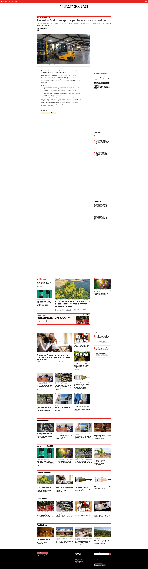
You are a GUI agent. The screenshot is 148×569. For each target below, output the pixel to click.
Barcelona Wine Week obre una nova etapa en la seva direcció (63, 409)
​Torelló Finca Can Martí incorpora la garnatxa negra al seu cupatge (83, 489)
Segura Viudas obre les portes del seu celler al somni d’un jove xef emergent (43, 541)
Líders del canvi (43, 420)
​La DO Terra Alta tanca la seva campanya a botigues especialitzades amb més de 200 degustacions (102, 516)
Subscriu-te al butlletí (78, 562)
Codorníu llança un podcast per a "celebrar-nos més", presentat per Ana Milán (102, 78)
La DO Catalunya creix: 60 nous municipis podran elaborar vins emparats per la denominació (102, 147)
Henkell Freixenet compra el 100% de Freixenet (64, 541)
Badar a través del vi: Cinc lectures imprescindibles (81, 345)
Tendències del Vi (44, 472)
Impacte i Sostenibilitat (46, 446)
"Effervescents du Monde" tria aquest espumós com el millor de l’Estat (102, 87)
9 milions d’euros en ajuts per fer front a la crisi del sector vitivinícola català (102, 437)
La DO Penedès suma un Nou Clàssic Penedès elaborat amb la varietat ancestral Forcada (102, 135)
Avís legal (76, 563)
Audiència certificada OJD (79, 559)
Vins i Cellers (42, 525)
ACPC (101, 561)
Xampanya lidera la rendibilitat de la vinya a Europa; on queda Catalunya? (101, 462)
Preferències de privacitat (79, 564)
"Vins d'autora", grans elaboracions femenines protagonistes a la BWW (102, 83)
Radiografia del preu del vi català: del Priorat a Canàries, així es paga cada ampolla (63, 387)
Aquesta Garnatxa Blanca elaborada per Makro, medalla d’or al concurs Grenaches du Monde (81, 386)
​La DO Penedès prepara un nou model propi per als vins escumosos (45, 387)
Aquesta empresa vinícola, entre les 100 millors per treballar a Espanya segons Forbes (82, 408)
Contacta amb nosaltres (79, 561)
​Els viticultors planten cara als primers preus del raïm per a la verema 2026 (102, 293)
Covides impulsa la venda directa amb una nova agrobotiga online (82, 542)
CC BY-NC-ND (100, 560)
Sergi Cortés (43, 28)
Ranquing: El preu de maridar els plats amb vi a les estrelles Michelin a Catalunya (54, 357)
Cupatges (87, 314)
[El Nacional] (146, 1)
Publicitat (76, 560)
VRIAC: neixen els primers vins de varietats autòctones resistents (44, 409)
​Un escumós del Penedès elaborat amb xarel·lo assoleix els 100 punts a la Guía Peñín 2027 (102, 142)
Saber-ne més (42, 499)
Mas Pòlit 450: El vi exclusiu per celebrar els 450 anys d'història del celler (102, 542)
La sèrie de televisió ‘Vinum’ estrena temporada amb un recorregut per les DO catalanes (82, 366)
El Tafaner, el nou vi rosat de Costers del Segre (102, 487)
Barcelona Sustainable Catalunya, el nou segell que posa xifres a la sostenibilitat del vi (102, 154)
